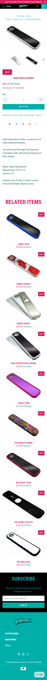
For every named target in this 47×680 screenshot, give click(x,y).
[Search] (38, 6)
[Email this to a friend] (36, 124)
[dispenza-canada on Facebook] (19, 654)
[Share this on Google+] (30, 124)
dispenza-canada (18, 662)
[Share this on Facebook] (16, 124)
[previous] (4, 39)
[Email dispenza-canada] (28, 654)
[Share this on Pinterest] (23, 124)
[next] (42, 39)
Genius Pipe (18, 115)
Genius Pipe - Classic (33, 115)
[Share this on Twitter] (10, 124)
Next (29, 16)
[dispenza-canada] (23, 6)
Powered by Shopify (33, 662)
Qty (4, 94)
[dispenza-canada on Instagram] (23, 654)
